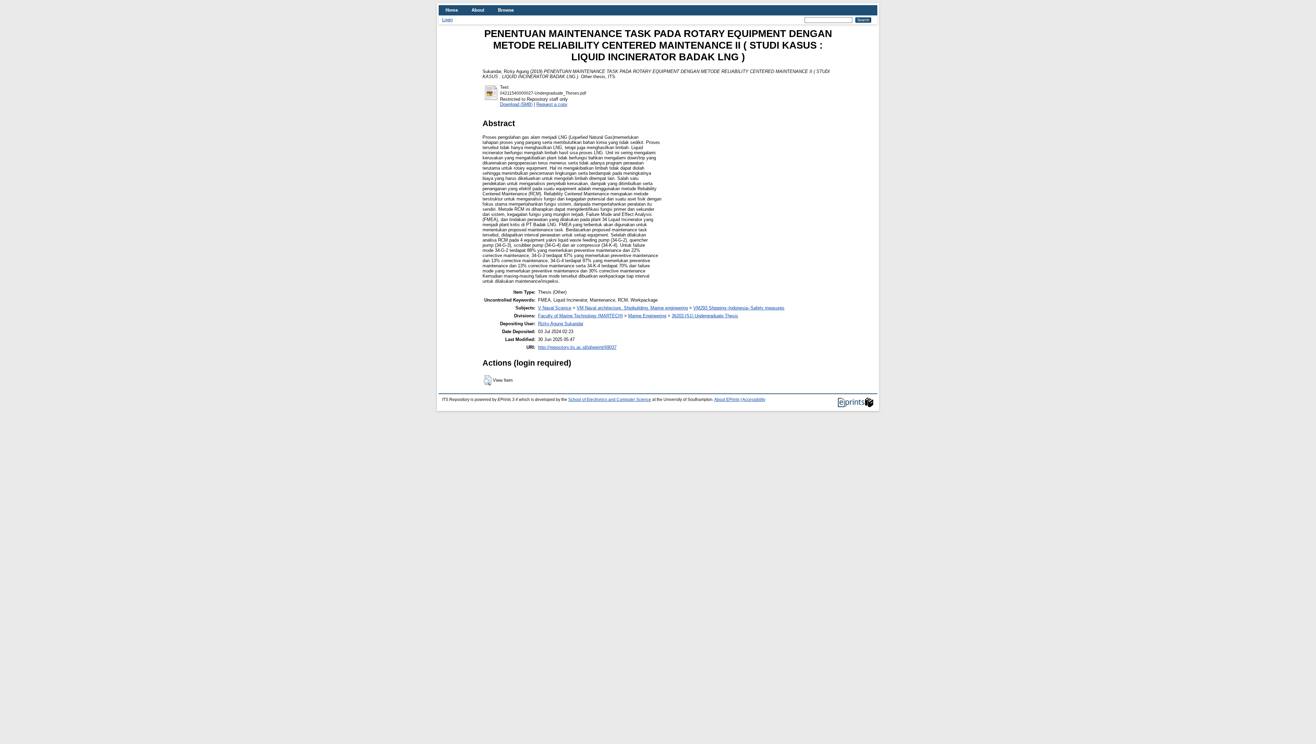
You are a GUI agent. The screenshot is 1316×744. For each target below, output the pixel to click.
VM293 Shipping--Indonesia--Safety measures (738, 307)
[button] (487, 380)
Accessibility (753, 400)
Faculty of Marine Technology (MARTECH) (580, 315)
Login (447, 19)
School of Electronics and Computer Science (609, 400)
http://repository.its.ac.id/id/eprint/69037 (577, 347)
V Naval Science (554, 307)
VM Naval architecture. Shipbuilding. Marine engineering (632, 307)
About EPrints (727, 400)
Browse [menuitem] (506, 10)
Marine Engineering (647, 315)
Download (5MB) (516, 104)
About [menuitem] (478, 10)
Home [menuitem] (452, 10)
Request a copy (552, 104)
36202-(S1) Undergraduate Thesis (705, 315)
